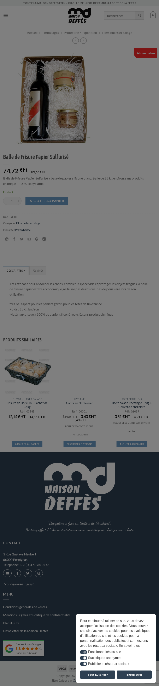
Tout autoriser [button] (98, 674)
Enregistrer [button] (134, 674)
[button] (83, 652)
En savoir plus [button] (129, 645)
